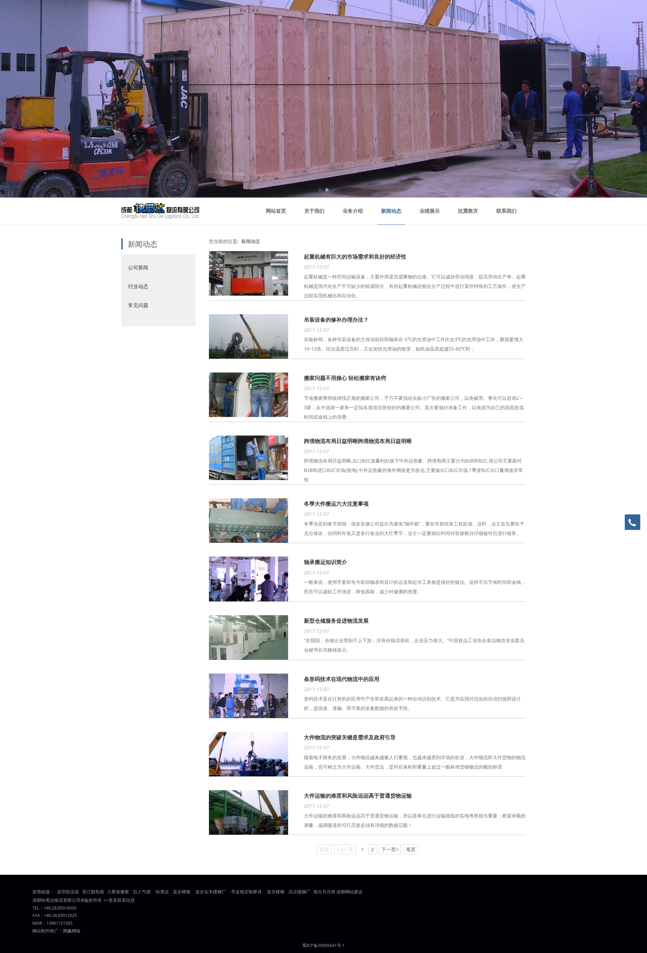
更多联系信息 (122, 900)
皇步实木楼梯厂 (210, 892)
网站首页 (276, 211)
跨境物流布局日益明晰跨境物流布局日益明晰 (358, 441)
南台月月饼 (324, 892)
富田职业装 (68, 892)
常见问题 (138, 305)
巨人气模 (142, 892)
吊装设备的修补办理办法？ (336, 319)
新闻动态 (391, 211)
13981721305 (59, 923)
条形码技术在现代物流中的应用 (341, 679)
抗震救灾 (468, 211)
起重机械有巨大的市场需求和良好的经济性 (355, 256)
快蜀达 (162, 892)
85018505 (67, 908)
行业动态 (138, 286)
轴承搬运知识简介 (325, 562)
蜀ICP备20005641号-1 (323, 945)
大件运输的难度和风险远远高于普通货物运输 (358, 795)
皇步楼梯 (181, 892)
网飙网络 (72, 931)
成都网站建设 (349, 892)
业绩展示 (430, 211)
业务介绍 (353, 211)
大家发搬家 (118, 892)
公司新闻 (138, 267)
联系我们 (506, 211)
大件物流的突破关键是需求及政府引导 (350, 737)
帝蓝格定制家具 (246, 892)
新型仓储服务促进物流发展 (336, 620)
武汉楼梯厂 (299, 892)
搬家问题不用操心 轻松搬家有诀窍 (345, 378)
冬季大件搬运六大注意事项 (336, 503)
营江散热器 (93, 892)
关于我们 (314, 211)
